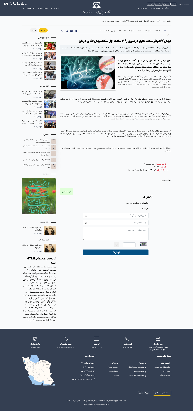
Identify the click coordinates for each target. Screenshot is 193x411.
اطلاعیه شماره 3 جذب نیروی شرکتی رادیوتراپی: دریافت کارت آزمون (36, 166)
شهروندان (150, 4)
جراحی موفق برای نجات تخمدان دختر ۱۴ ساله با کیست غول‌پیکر (32, 44)
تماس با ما (166, 371)
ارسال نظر (116, 252)
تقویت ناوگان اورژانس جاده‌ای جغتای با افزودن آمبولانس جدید (32, 73)
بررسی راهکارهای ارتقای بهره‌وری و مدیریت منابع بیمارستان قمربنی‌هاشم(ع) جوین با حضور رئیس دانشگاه (32, 102)
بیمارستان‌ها (44, 8)
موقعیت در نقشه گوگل (162, 393)
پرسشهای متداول (113, 367)
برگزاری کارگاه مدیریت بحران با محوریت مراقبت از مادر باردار (32, 63)
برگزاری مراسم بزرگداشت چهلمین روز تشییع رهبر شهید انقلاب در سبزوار (32, 54)
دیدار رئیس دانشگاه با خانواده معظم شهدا (32, 228)
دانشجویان (166, 4)
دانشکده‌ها (144, 8)
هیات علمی (158, 4)
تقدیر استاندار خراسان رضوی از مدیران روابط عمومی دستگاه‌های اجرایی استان (32, 122)
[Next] (24, 196)
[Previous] (53, 196)
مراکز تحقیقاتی (30, 8)
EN (6, 4)
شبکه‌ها (56, 8)
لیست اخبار (66, 191)
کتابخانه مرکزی (165, 363)
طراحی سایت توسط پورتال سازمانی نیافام (96, 404)
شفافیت (116, 375)
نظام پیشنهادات (139, 371)
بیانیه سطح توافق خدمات (136, 375)
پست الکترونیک (114, 371)
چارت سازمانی (114, 363)
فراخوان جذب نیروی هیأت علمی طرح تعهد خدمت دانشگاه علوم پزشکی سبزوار (36, 154)
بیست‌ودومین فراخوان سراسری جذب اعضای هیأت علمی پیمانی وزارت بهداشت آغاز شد (37, 141)
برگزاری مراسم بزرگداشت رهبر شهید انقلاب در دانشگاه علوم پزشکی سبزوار (32, 112)
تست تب (43, 30)
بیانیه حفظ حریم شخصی (162, 367)
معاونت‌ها (156, 8)
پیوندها (141, 363)
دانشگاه (167, 8)
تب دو (34, 30)
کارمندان (173, 4)
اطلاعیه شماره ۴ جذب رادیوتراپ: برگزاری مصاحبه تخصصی (36, 160)
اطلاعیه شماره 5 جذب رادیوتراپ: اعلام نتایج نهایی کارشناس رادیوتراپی (36, 147)
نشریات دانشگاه (165, 375)
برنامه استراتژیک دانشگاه (136, 367)
